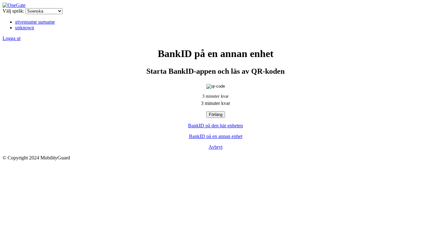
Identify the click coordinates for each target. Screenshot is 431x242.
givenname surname (35, 22)
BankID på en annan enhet (215, 136)
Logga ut (12, 38)
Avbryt (215, 147)
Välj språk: (13, 11)
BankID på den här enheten (215, 125)
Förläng (215, 114)
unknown (24, 27)
